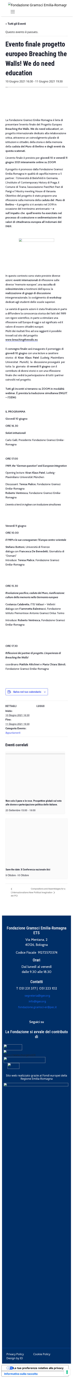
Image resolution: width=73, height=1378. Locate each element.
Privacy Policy (15, 1354)
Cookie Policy (41, 1354)
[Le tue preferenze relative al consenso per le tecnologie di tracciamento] (67, 1372)
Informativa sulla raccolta (21, 1373)
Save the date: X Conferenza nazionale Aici (28, 869)
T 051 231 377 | (27, 988)
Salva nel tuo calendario (27, 691)
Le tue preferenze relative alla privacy (38, 1368)
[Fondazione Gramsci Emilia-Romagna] (37, 4)
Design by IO (14, 1358)
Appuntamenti (12, 732)
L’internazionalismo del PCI (20, 894)
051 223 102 (48, 988)
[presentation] (35, 774)
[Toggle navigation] (12, 11)
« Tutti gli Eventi (15, 24)
